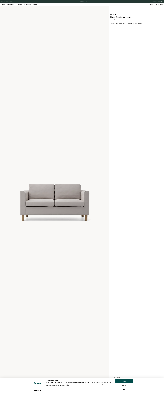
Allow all (124, 381)
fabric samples (160, 1)
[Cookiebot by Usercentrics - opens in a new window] (37, 390)
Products (20, 4)
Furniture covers (124, 7)
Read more (139, 23)
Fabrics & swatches (27, 4)
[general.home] (3, 4)
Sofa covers (130, 7)
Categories (117, 7)
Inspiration (35, 4)
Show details (49, 389)
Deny (124, 389)
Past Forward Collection (7, 1)
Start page (112, 7)
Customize (123, 385)
